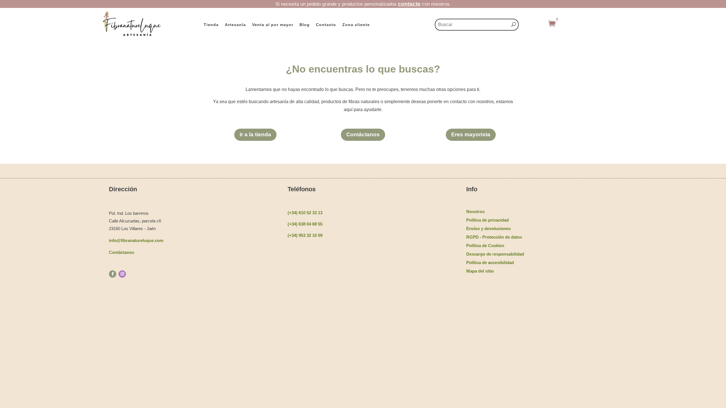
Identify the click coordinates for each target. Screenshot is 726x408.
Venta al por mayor (272, 24)
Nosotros (475, 211)
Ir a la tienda (255, 134)
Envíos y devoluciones (488, 228)
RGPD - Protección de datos (494, 237)
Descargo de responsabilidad (495, 254)
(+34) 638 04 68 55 (305, 224)
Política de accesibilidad (490, 262)
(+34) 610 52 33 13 (305, 212)
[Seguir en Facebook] (112, 274)
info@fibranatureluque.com (136, 240)
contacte (409, 4)
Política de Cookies (485, 245)
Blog (304, 24)
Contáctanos (363, 134)
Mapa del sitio (480, 271)
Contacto (326, 24)
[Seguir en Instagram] (122, 274)
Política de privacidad (487, 220)
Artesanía (235, 24)
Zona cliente (356, 24)
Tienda (211, 24)
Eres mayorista (470, 134)
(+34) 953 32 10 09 (305, 235)
